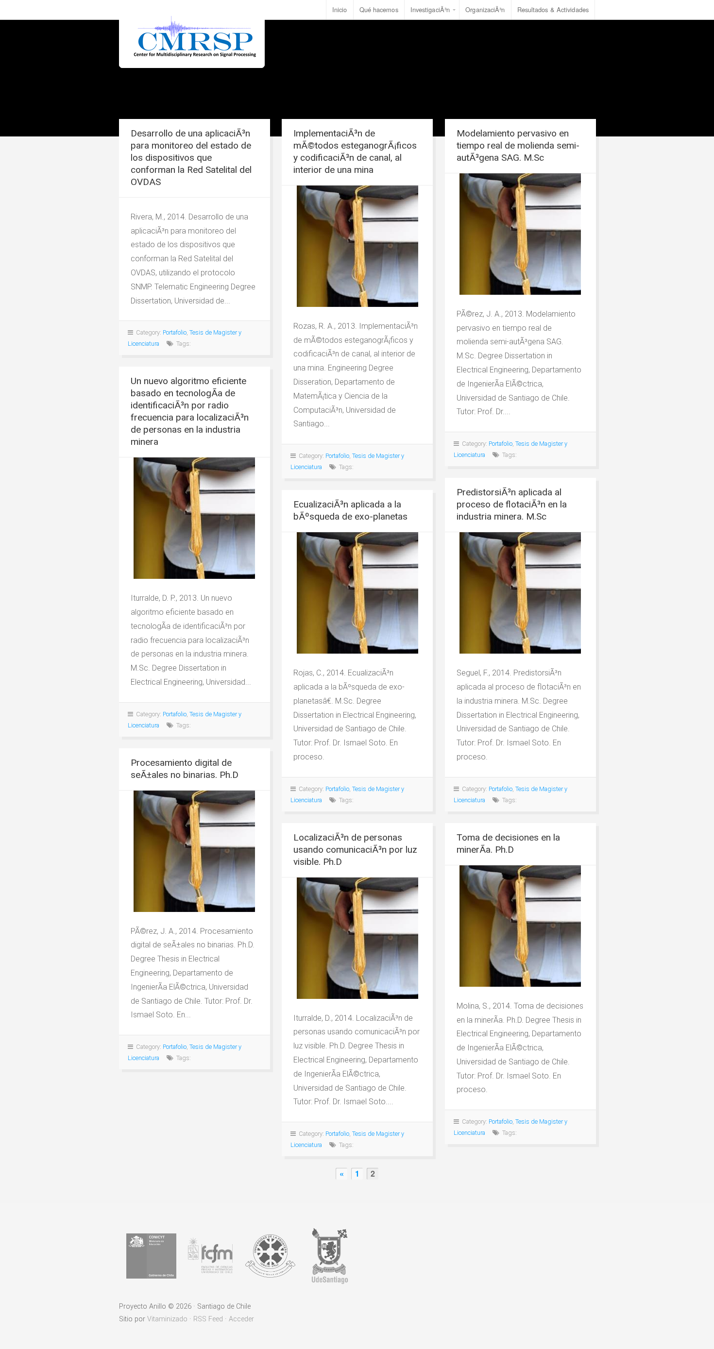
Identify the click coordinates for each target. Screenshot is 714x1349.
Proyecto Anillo (192, 34)
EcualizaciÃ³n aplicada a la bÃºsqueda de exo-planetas (350, 510)
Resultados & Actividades (553, 9)
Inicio (339, 9)
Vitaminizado (167, 1319)
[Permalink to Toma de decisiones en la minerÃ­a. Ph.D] (520, 926)
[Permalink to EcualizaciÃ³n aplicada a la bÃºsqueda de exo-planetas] (357, 593)
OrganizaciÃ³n (485, 9)
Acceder (241, 1319)
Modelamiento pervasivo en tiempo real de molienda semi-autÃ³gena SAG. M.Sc (518, 145)
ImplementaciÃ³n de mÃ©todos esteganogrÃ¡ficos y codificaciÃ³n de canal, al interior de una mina (355, 151)
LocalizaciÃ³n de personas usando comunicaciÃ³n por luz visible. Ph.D (355, 849)
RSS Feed (208, 1319)
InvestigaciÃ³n (430, 9)
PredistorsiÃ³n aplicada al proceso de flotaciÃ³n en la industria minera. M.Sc (512, 504)
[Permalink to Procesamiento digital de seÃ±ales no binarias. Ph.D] (194, 851)
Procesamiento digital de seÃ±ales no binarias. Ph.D (184, 768)
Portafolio (175, 332)
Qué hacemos (378, 9)
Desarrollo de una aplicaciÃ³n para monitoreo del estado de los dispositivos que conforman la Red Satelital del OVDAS (191, 157)
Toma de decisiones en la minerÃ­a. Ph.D (508, 843)
